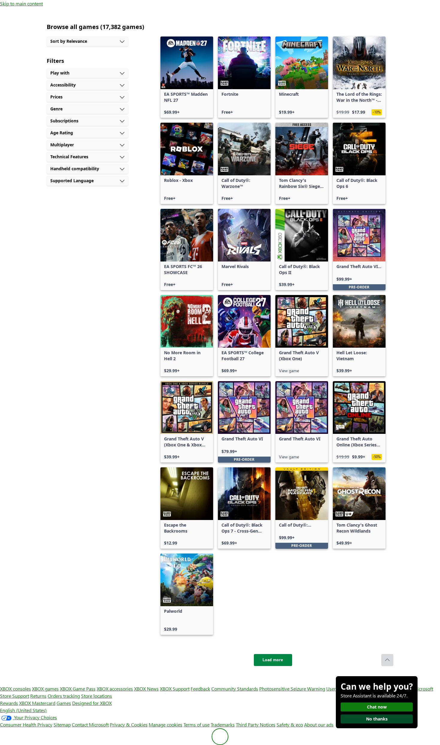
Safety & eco (290, 724)
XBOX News (146, 688)
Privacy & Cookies (129, 724)
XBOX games (45, 688)
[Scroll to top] (387, 660)
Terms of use (196, 724)
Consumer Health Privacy (26, 724)
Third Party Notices (255, 724)
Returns (38, 696)
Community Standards (234, 688)
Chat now (377, 707)
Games (64, 703)
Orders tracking (64, 696)
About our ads (318, 724)
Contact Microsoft (90, 724)
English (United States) (23, 710)
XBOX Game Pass (77, 688)
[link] (186, 77)
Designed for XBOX (92, 703)
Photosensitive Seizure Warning (292, 688)
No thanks (377, 719)
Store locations (96, 696)
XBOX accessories (115, 688)
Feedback (200, 688)
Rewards (9, 703)
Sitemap (62, 724)
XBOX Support (174, 688)
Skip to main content (21, 3)
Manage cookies (165, 724)
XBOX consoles (15, 688)
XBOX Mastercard (37, 703)
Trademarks (223, 724)
